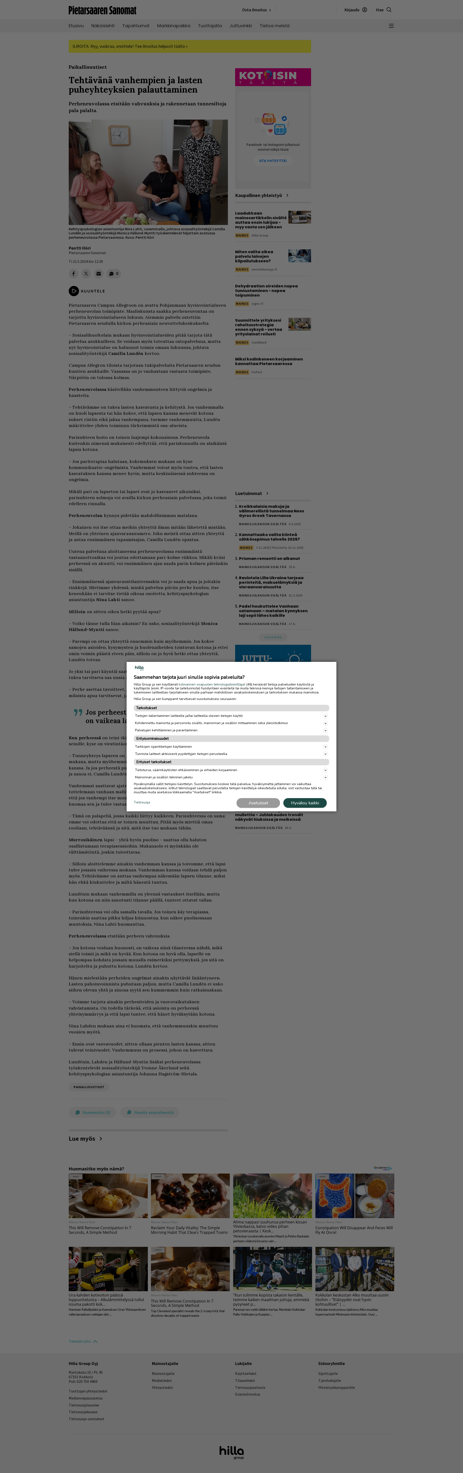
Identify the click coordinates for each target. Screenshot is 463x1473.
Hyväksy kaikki (305, 803)
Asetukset (258, 803)
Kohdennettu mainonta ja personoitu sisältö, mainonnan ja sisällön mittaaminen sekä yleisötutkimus (211, 723)
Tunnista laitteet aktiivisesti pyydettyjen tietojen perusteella (181, 754)
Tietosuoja (142, 803)
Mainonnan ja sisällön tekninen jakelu (164, 777)
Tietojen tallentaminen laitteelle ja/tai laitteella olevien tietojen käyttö (189, 715)
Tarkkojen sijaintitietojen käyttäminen (163, 746)
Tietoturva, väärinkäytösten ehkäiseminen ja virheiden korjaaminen (186, 770)
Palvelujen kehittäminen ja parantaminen (166, 730)
